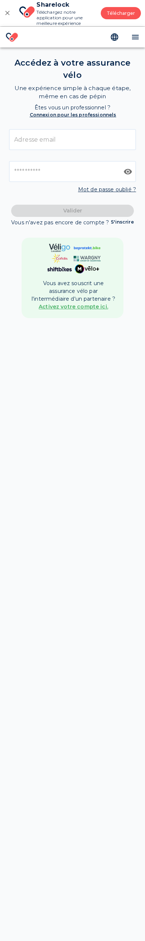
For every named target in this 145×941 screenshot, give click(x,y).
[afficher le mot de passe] (127, 171)
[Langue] (114, 37)
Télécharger (121, 13)
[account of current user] (135, 37)
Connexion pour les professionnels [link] (73, 115)
